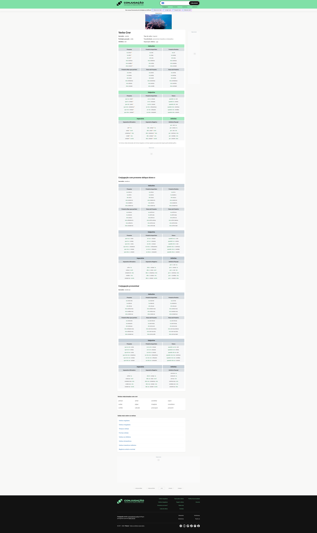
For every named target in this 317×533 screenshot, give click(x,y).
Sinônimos (184, 7)
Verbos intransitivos (125, 441)
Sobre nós (181, 505)
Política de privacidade (194, 498)
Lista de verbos (164, 508)
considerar (171, 404)
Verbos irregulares (124, 425)
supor (170, 401)
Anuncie (198, 502)
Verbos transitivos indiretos (127, 445)
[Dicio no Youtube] (184, 526)
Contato (181, 508)
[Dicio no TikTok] (191, 526)
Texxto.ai (197, 518)
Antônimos (194, 7)
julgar (136, 404)
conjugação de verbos (133, 516)
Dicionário (175, 7)
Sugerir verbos (180, 502)
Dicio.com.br (132, 518)
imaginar (154, 404)
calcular (137, 408)
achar (136, 401)
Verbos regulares (124, 420)
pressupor (154, 408)
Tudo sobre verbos (179, 498)
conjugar (194, 3)
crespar (180, 488)
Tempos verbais (124, 429)
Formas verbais (124, 433)
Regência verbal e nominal (127, 449)
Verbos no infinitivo (125, 437)
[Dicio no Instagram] (181, 526)
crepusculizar (151, 488)
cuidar (120, 404)
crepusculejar (138, 488)
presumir (171, 408)
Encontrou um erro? (162, 505)
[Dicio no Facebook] (198, 526)
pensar (120, 401)
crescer (170, 488)
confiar (120, 408)
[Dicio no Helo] (188, 526)
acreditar (154, 401)
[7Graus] (127, 526)
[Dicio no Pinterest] (195, 526)
